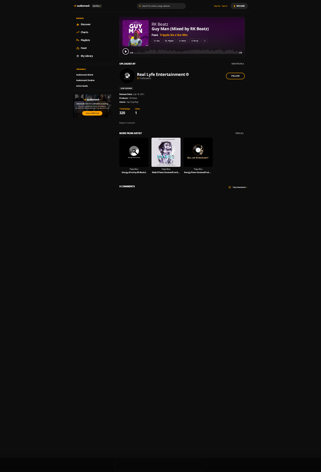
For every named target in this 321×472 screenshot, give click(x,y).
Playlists (85, 40)
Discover (86, 24)
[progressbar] (186, 51)
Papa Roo (134, 169)
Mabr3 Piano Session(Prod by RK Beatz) (166, 172)
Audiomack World (84, 74)
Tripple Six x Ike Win (174, 35)
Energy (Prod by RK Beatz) (134, 172)
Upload (240, 6)
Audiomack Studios (85, 80)
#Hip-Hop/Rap (126, 88)
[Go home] (81, 6)
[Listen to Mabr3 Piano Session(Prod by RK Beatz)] (166, 152)
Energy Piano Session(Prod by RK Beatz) (198, 172)
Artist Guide (82, 86)
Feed (83, 48)
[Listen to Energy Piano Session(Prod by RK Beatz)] (198, 152)
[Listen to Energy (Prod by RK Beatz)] (133, 152)
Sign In (224, 6)
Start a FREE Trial (92, 113)
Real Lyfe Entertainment (161, 74)
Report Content (127, 122)
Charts (84, 32)
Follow (235, 76)
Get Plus (97, 6)
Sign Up (217, 6)
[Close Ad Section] (108, 97)
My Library (87, 56)
